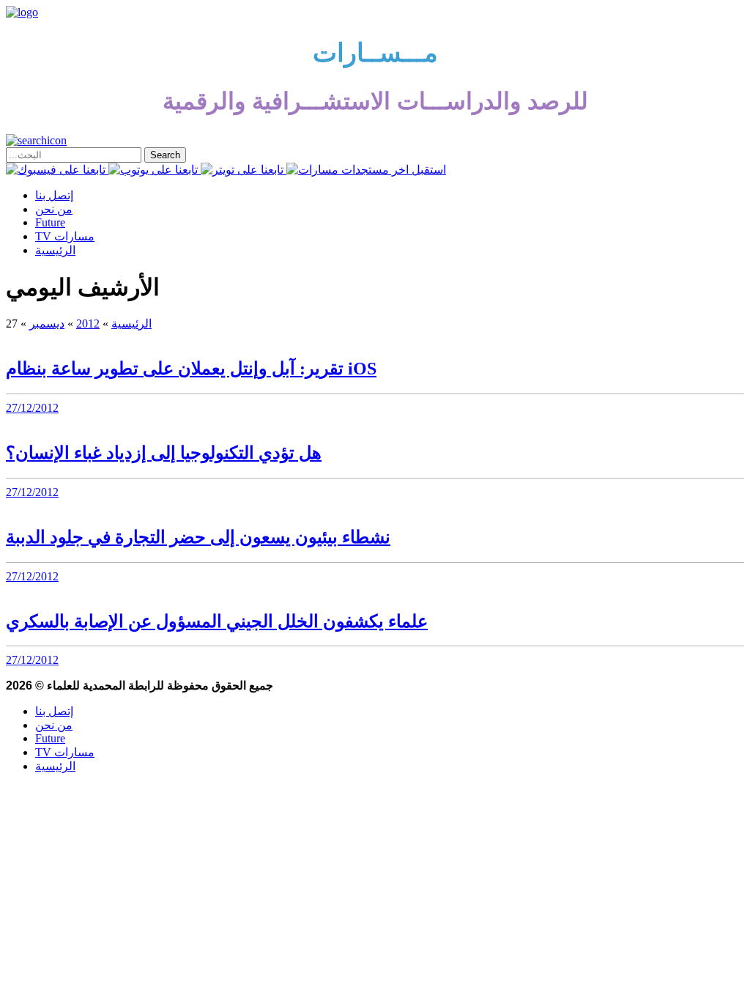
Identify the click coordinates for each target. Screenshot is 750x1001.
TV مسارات (64, 236)
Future (50, 222)
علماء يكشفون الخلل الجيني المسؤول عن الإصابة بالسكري (217, 621)
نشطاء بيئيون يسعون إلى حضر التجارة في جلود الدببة (198, 537)
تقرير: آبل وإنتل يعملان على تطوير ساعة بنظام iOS (191, 368)
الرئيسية (55, 250)
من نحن (54, 209)
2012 (88, 323)
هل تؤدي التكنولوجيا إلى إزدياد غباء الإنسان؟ (164, 452)
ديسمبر (46, 323)
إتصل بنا (54, 195)
